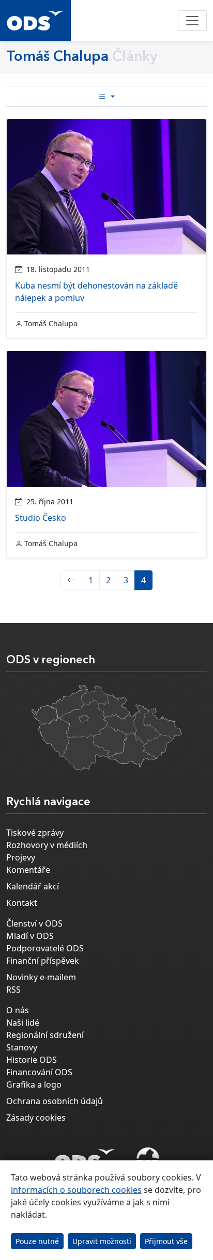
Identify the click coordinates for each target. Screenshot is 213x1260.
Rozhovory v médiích (46, 845)
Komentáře (28, 869)
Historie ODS (31, 1059)
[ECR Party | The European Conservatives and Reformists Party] (147, 1159)
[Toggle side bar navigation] (106, 96)
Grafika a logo (34, 1084)
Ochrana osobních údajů (54, 1101)
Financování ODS (39, 1072)
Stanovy (21, 1047)
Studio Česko (40, 517)
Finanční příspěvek (42, 960)
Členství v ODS (34, 923)
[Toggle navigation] (192, 20)
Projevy (20, 857)
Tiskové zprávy (35, 832)
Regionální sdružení (45, 1035)
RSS (13, 989)
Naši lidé (22, 1022)
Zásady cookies (36, 1117)
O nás (17, 1010)
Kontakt (21, 902)
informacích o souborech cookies (76, 1189)
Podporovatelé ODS (45, 948)
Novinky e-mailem (41, 977)
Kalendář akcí (32, 886)
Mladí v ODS (30, 936)
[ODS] (85, 1156)
